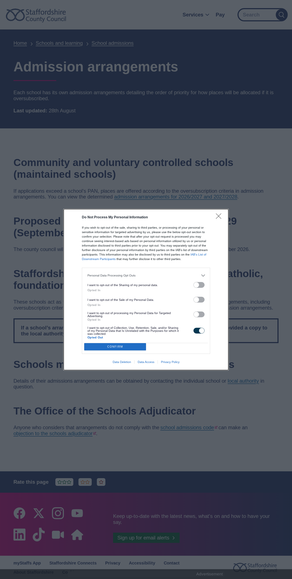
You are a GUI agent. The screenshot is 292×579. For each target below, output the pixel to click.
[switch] (199, 285)
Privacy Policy (170, 362)
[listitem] (146, 275)
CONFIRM (115, 346)
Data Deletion (122, 362)
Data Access (146, 362)
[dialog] (146, 289)
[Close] (220, 217)
